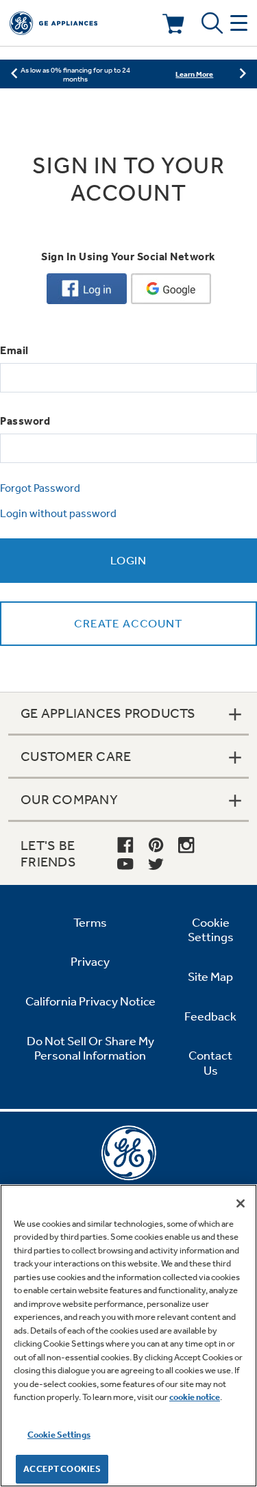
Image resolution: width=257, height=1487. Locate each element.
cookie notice (194, 1397)
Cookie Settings (58, 1434)
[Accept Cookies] (240, 1203)
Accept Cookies (62, 1469)
